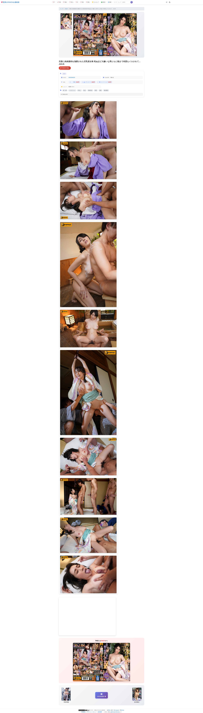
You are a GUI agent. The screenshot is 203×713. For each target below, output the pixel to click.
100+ (66, 2)
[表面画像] (66, 21)
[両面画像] (105, 34)
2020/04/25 (72, 77)
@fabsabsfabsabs (115, 712)
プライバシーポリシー (92, 712)
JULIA (66, 8)
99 (60, 2)
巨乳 (88, 2)
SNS (110, 2)
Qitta (109, 710)
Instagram (116, 710)
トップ (61, 8)
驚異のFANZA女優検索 (11, 2)
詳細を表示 (65, 94)
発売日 (103, 2)
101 (71, 2)
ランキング (96, 2)
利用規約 (83, 712)
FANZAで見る (65, 68)
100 (83, 2)
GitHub (122, 710)
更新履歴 (100, 712)
